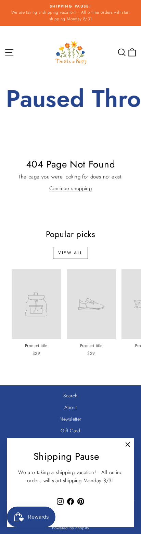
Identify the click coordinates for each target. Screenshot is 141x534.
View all (70, 253)
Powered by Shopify (70, 528)
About (70, 407)
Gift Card (70, 430)
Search (70, 395)
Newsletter (71, 418)
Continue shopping (70, 188)
